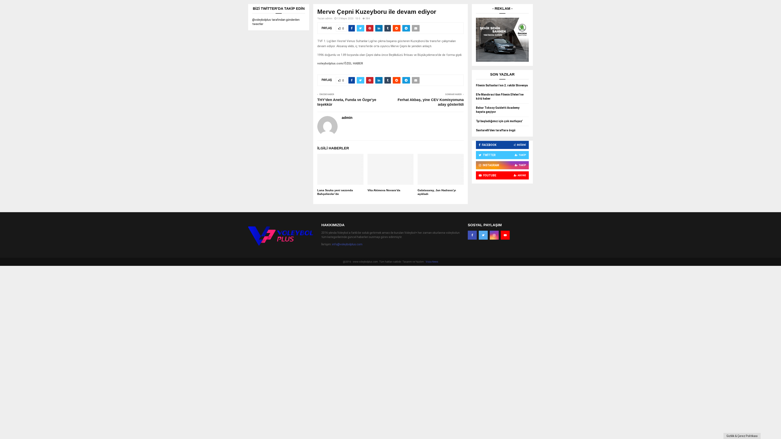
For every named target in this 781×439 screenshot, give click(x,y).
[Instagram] (494, 235)
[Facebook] (472, 235)
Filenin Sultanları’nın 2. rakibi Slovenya (502, 85)
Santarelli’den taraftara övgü (495, 130)
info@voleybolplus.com (347, 244)
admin (328, 18)
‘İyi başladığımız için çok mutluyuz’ (499, 121)
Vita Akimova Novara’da (384, 190)
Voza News (432, 261)
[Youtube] (505, 235)
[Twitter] (483, 235)
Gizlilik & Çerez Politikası (742, 436)
